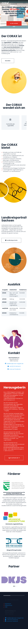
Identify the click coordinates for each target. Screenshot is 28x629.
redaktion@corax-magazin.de (14, 363)
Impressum (8, 604)
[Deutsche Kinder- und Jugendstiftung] (14, 579)
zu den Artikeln (14, 23)
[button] (12, 26)
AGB (6, 607)
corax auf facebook (14, 369)
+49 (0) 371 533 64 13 (15, 366)
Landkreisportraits (12, 240)
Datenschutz (8, 605)
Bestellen (7, 61)
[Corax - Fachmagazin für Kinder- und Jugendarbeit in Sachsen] (5, 3)
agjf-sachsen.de (13, 458)
